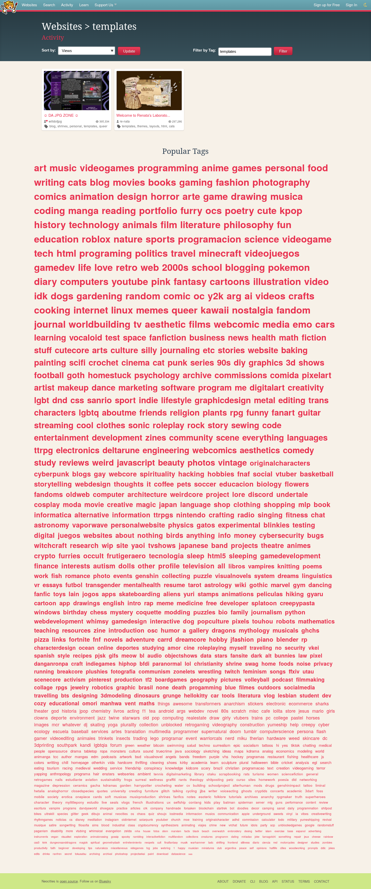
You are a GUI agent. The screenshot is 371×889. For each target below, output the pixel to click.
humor (170, 630)
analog (267, 751)
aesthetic (165, 324)
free (211, 602)
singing (270, 514)
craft (77, 663)
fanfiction (167, 337)
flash (321, 731)
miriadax (247, 836)
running (44, 671)
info (224, 535)
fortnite (79, 639)
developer (234, 602)
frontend (233, 842)
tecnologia (166, 555)
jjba (202, 790)
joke (257, 836)
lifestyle (176, 400)
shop (222, 504)
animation (92, 196)
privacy (323, 663)
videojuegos (272, 253)
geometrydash (111, 842)
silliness (245, 842)
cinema (135, 362)
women (273, 774)
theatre (272, 545)
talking (178, 790)
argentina (230, 848)
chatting (309, 745)
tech (44, 253)
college (281, 717)
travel (183, 253)
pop (156, 717)
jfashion (242, 639)
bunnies (285, 655)
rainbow (328, 836)
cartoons (230, 281)
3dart (309, 790)
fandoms (48, 494)
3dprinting (44, 744)
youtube (130, 281)
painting (50, 362)
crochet (103, 362)
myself (238, 647)
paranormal (167, 663)
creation (282, 768)
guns (279, 802)
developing (78, 848)
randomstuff (325, 825)
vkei (313, 647)
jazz (102, 717)
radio (246, 514)
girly (226, 717)
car (215, 695)
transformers (208, 703)
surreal (140, 779)
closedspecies (82, 790)
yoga (113, 724)
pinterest (100, 679)
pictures (231, 679)
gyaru (315, 593)
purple (214, 756)
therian (257, 738)
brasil (146, 687)
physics (181, 525)
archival (107, 854)
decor (255, 808)
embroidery (234, 831)
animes (299, 545)
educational (64, 703)
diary (45, 281)
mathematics (316, 621)
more (69, 831)
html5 (216, 555)
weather (143, 745)
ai (248, 295)
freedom (199, 756)
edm (94, 756)
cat (159, 362)
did (294, 779)
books (162, 182)
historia (69, 710)
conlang (195, 802)
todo (281, 819)
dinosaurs (147, 695)
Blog (263, 881)
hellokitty (196, 695)
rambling (138, 836)
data (205, 655)
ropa (103, 751)
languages (307, 437)
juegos (69, 535)
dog (188, 621)
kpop (291, 210)
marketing (138, 387)
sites (252, 779)
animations (238, 593)
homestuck (109, 375)
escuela (60, 731)
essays (52, 584)
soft (108, 796)
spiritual (95, 842)
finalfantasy (171, 842)
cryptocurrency (148, 825)
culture (124, 350)
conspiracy (153, 768)
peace (243, 848)
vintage (232, 462)
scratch (238, 710)
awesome (182, 703)
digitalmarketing (178, 774)
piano (265, 639)
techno (204, 745)
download (162, 854)
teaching (46, 630)
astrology (218, 584)
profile (169, 565)
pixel (316, 655)
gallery (199, 630)
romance (77, 575)
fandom (293, 310)
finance (46, 565)
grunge (172, 695)
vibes (304, 813)
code (271, 425)
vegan (54, 836)
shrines (63, 126)
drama (75, 751)
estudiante (74, 779)
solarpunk (146, 819)
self (252, 848)
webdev (196, 710)
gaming (196, 182)
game (215, 196)
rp (304, 639)
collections (192, 836)
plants (215, 412)
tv (138, 324)
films (200, 324)
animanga (42, 756)
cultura (134, 751)
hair (96, 773)
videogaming (303, 768)
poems (312, 566)
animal (107, 813)
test (112, 337)
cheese (316, 836)
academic (294, 790)
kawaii (215, 310)
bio (223, 612)
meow (129, 655)
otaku (211, 774)
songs (278, 671)
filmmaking (310, 679)
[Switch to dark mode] (365, 5)
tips (90, 848)
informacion (194, 813)
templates (90, 126)
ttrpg (43, 450)
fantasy (190, 281)
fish (56, 575)
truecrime (164, 751)
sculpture (228, 762)
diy (240, 362)
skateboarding (139, 593)
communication (228, 813)
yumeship (277, 724)
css (77, 400)
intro (134, 602)
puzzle (202, 575)
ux (169, 802)
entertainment (61, 437)
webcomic (236, 324)
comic (177, 295)
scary (205, 768)
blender (287, 639)
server (260, 802)
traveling (261, 647)
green (129, 745)
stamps (208, 593)
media (276, 324)
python (295, 612)
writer (212, 790)
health (264, 337)
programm (222, 836)
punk (177, 362)
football (49, 375)
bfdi (144, 663)
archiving (94, 854)
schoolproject (219, 785)
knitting (288, 566)
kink (44, 842)
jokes (332, 848)
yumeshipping (310, 819)
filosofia (83, 825)
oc (199, 295)
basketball (317, 473)
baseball (79, 731)
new (223, 825)
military (292, 819)
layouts (154, 126)
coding (49, 210)
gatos (206, 525)
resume (174, 584)
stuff (43, 350)
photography (281, 182)
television (199, 565)
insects (123, 738)
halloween (259, 762)
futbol (74, 584)
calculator (268, 819)
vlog (269, 695)
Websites (29, 4)
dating (234, 836)
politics (151, 253)
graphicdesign (223, 400)
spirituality (157, 473)
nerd (229, 738)
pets (184, 484)
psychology (157, 375)
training (198, 819)
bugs (315, 535)
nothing (150, 535)
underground (262, 813)
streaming (53, 425)
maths (147, 703)
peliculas (270, 593)
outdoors (269, 687)
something (285, 836)
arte (191, 196)
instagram (112, 819)
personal (76, 126)
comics (50, 196)
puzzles (204, 612)
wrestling (210, 671)
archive (197, 375)
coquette (148, 612)
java (178, 751)
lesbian (287, 695)
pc (268, 717)
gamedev (54, 267)
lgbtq (89, 412)
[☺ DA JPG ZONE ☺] (76, 90)
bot (232, 808)
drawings (86, 602)
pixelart (316, 375)
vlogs (125, 802)
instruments (41, 836)
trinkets (105, 738)
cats (172, 126)
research (84, 545)
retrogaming (197, 724)
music (63, 167)
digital (44, 535)
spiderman (245, 802)
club (219, 848)
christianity (208, 663)
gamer (40, 738)
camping (268, 808)
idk (41, 295)
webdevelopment (58, 621)
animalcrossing (99, 836)
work (41, 575)
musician (193, 848)
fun (284, 224)
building (199, 785)
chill (65, 762)
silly (149, 350)
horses (313, 717)
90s (224, 362)
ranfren (57, 854)
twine (114, 717)
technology (94, 224)
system (264, 575)
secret (68, 854)
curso (240, 779)
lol (188, 663)
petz (230, 779)
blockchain (206, 808)
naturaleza (101, 848)
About (223, 881)
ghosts (246, 790)
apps (109, 593)
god (55, 710)
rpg (236, 412)
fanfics (178, 796)
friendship (133, 768)
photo (101, 575)
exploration (80, 836)
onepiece (82, 796)
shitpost (326, 808)
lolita (277, 710)
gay (100, 473)
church (175, 819)
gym (299, 584)
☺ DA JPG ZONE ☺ (61, 115)
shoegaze (107, 808)
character (41, 802)
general (312, 774)
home (268, 663)
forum (116, 744)
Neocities (48, 881)
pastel (297, 717)
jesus (304, 710)
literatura (249, 695)
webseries (126, 773)
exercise (279, 831)
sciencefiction (292, 774)
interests (75, 565)
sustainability (111, 779)
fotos (156, 831)
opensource (57, 751)
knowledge (174, 768)
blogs (81, 473)
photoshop (121, 854)
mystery (121, 612)
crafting (221, 514)
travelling (46, 695)
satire (53, 825)
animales (86, 738)
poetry (239, 210)
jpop (84, 710)
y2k (216, 295)
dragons (224, 630)
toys (59, 593)
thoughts (129, 484)
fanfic (42, 593)
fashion (232, 182)
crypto (45, 555)
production (128, 679)
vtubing (81, 831)
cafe (265, 710)
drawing (249, 196)
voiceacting (229, 790)
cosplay (47, 504)
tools (228, 695)
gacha (95, 785)
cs (70, 819)
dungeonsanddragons (63, 842)
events (122, 575)
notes (191, 796)
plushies (97, 671)
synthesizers (169, 825)
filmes (247, 687)
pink (161, 281)
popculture (213, 621)
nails (59, 779)
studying (153, 647)
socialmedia (299, 687)
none (162, 687)
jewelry (79, 687)
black (196, 831)
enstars (108, 773)
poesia (283, 779)
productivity (40, 848)
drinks (46, 854)
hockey (237, 756)
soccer (205, 484)
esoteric (205, 796)
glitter (74, 813)
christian (232, 768)
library (199, 774)
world (319, 751)
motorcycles (287, 842)
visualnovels (233, 575)
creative (120, 504)
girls (331, 710)
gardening (99, 295)
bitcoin (158, 745)
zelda (128, 831)
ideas (226, 751)
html (164, 126)
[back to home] (9, 7)
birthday (75, 612)
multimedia (160, 731)
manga (83, 210)
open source (69, 881)
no (278, 647)
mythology (254, 630)
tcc (55, 756)
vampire (54, 808)
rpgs (61, 687)
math (289, 337)
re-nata (125, 121)
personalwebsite (138, 525)
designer (303, 842)
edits (37, 854)
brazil (218, 768)
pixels (240, 621)
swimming (175, 745)
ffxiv (294, 671)
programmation (307, 808)
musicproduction (143, 796)
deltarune (121, 450)
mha (137, 831)
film (169, 224)
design (132, 196)
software (178, 387)
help (294, 724)
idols (254, 825)
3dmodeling (116, 695)
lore (238, 494)
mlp (304, 504)
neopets (149, 842)
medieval (82, 768)
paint (151, 854)
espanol (300, 831)
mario (318, 710)
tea (152, 710)
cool (84, 425)
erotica (67, 796)
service (116, 768)
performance (294, 802)
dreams (288, 575)
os (132, 813)
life (84, 267)
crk (145, 808)
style (64, 655)
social (263, 473)
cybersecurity (281, 535)
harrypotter (143, 785)
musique (40, 825)
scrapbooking (230, 774)
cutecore (72, 350)
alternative (91, 514)
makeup (73, 387)
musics (210, 813)
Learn (84, 4)
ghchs (310, 630)
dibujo (95, 813)
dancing (320, 584)
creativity (306, 387)
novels (113, 639)
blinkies (276, 525)
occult (93, 555)
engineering (166, 450)
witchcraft (50, 545)
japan (168, 504)
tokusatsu (80, 854)
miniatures (208, 848)
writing (49, 182)
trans (318, 400)
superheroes (315, 796)
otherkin (98, 762)
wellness (156, 779)
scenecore (47, 679)
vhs (225, 756)
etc (209, 350)
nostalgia (252, 310)
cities (283, 848)
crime (213, 825)
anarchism (234, 703)
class (131, 825)
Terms (304, 881)
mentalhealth (142, 584)
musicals (285, 630)
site (122, 545)
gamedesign (129, 621)
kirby (184, 762)
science (261, 239)
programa (82, 773)
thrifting (141, 762)
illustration (277, 281)
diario (256, 842)
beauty (171, 462)
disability (57, 831)
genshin (147, 575)
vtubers (241, 717)
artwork (126, 756)
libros (236, 566)
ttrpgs (163, 514)
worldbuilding (99, 324)
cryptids (261, 790)
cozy (40, 703)
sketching (211, 751)
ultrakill (49, 813)
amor (174, 647)
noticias (61, 819)
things (164, 703)
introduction (126, 630)
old (146, 717)
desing (248, 831)
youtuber (162, 819)
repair (297, 836)
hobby (218, 639)
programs (69, 808)
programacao (253, 768)
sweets (278, 813)
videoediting (62, 738)
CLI (252, 881)
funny (257, 412)
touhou (262, 621)
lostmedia (176, 813)
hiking (295, 593)
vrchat (233, 825)
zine (99, 630)
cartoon (45, 602)
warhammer (198, 842)
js (322, 756)
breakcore (70, 671)
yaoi (138, 545)
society (53, 796)
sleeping (243, 555)
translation (135, 731)
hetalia (39, 790)
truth (298, 796)
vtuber (286, 473)
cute (267, 210)
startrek (222, 808)
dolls (126, 565)
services (99, 731)
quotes (102, 790)
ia (297, 813)
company (156, 808)
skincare (311, 738)
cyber (323, 724)
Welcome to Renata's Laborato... (143, 115)
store (290, 710)
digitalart (267, 387)
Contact (321, 881)
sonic (139, 425)
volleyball (257, 679)
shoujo (162, 813)
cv (188, 785)
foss (319, 790)
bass (290, 831)
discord (260, 494)
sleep (195, 555)
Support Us (104, 4)
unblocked (171, 724)
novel (212, 710)
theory (57, 802)
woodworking (297, 848)
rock (196, 425)
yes (285, 745)
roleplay (168, 425)
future (244, 825)
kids (207, 802)
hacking (191, 473)
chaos (141, 813)
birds (174, 535)
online (105, 647)
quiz (151, 813)
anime (215, 167)
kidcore (192, 768)
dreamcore (190, 639)
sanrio (99, 400)
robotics (102, 687)
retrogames (43, 779)
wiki (240, 584)
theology (196, 779)
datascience (178, 854)
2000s (175, 267)
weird (103, 462)
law (302, 655)
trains (257, 717)
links (59, 639)
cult (159, 842)
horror (165, 196)
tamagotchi (269, 836)
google (309, 825)
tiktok (295, 745)
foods (286, 663)
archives (251, 796)
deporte (59, 717)
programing (105, 253)
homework (267, 779)
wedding (100, 768)
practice (122, 808)
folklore (220, 796)
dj (85, 724)
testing (304, 525)
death (179, 687)
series (202, 362)
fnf (97, 639)
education (56, 239)
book (322, 504)
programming (168, 167)
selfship (180, 802)
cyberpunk (51, 473)
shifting (220, 842)
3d (291, 362)
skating (97, 724)
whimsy (97, 621)
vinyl (289, 813)
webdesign (93, 484)
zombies (327, 842)
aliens (171, 593)
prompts (313, 848)
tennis (158, 774)
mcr (55, 724)
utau (308, 671)
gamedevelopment (290, 555)
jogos (90, 593)
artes (116, 731)
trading (140, 738)
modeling (304, 751)
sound (148, 751)
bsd (138, 756)
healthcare (309, 756)
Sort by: (49, 50)
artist (44, 387)
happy (181, 848)
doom (235, 731)
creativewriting (321, 813)
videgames (136, 848)
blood (105, 825)
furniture (151, 790)
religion (185, 412)
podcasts (109, 756)
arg (234, 295)
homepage (80, 762)
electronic (276, 703)
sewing (245, 425)
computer (108, 494)
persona (305, 731)
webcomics (214, 450)
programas (255, 756)
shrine (234, 663)
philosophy (249, 224)
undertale (292, 494)
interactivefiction (155, 836)
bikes (37, 813)
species (62, 813)
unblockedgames (290, 825)
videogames (107, 167)
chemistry (101, 710)
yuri (189, 593)
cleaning (157, 762)
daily (291, 808)
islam (269, 831)
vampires (261, 566)
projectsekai (138, 854)
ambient (144, 773)
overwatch (218, 831)
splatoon (264, 602)
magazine (41, 785)
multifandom (175, 836)
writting (53, 762)
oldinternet (129, 819)
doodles (242, 808)
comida (284, 375)
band (219, 545)
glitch (165, 790)
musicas (120, 796)
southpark (67, 744)
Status (288, 881)
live (104, 802)
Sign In (351, 4)
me (241, 387)
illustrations (155, 802)
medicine (190, 602)
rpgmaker (284, 796)
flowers (297, 484)
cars (325, 324)
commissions (241, 375)
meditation (95, 819)
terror (320, 768)
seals (114, 802)
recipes (82, 655)
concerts (277, 790)
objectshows (181, 655)
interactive (165, 621)
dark (256, 655)
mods (258, 785)
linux (122, 310)
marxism (176, 831)
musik (184, 842)
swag (251, 663)
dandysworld (88, 808)
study (45, 462)
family (239, 612)
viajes (202, 825)
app (64, 602)
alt (268, 655)
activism (75, 679)
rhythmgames (43, 819)
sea (190, 854)
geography (204, 679)
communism (154, 671)
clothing (247, 504)
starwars (131, 717)
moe (186, 819)
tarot (194, 584)
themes (142, 126)
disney (80, 819)
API (275, 881)
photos (201, 462)
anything (200, 535)
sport (125, 400)
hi (277, 745)
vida (111, 762)
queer (103, 126)
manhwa (111, 703)
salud (191, 745)
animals (139, 224)
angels (171, 756)
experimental (239, 525)
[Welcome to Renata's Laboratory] (149, 90)
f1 (144, 710)
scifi (77, 362)
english (113, 602)
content (311, 802)
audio (154, 655)
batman (229, 802)
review (323, 802)
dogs (62, 295)
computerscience (277, 731)
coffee (164, 484)
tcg (148, 848)
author (66, 756)
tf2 (148, 679)
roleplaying (212, 647)
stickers (255, 703)
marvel (280, 584)
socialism (251, 745)
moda (72, 504)
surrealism (221, 745)
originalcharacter (217, 819)
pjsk (100, 655)
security (295, 647)
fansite (239, 655)
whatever (71, 724)
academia (199, 762)
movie (94, 504)
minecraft (220, 253)
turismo (258, 774)
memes (152, 310)
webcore (123, 473)
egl (314, 762)
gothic (258, 584)
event (191, 738)
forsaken (190, 808)
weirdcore (186, 494)
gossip (115, 836)
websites (97, 535)
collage (43, 687)
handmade (173, 808)
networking (308, 779)
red (275, 842)
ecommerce (300, 703)
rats (247, 774)
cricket (287, 762)
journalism (266, 612)
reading (119, 210)
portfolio (158, 210)
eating (39, 768)
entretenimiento (132, 842)
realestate (196, 717)
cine (189, 647)
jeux (306, 836)
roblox (96, 239)
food (318, 167)
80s (224, 710)
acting (133, 710)
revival (327, 819)
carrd (164, 639)
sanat (281, 808)
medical (325, 745)
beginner (64, 848)
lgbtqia (100, 744)
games (247, 167)
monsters (118, 751)
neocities (121, 813)
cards (97, 796)
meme (165, 602)
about (124, 535)
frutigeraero (126, 555)
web (150, 267)
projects (244, 545)
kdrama (253, 751)
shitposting (215, 779)
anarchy (267, 796)
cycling (191, 790)
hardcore (125, 762)
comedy (298, 450)
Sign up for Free (327, 4)
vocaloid (85, 337)
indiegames (101, 663)
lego (154, 738)
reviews (74, 462)
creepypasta (297, 602)
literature (200, 224)
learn (214, 762)
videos (270, 295)
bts (65, 695)
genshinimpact (288, 785)
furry (191, 210)
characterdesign (55, 647)
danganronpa (51, 663)
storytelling (53, 484)
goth (76, 375)
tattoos (267, 745)
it (149, 484)
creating (135, 790)
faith (53, 848)
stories (231, 350)
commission (250, 819)
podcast (282, 679)
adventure (140, 639)
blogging (245, 267)
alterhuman (242, 785)
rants (183, 779)
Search (49, 4)
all (221, 565)
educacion (236, 484)
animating (188, 825)
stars (221, 655)
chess (98, 612)
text (270, 768)
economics (285, 751)
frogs (128, 779)
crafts (301, 295)
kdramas (110, 785)
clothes (110, 425)
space (134, 337)
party (263, 825)
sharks (322, 703)
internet (90, 310)
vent (130, 703)
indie (148, 400)
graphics (266, 362)
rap (148, 602)
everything (263, 437)
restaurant (276, 756)
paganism (41, 831)
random (142, 295)
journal (50, 324)
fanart (283, 412)
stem (165, 831)
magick (83, 842)
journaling (180, 350)
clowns (41, 717)
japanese (193, 545)
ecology (42, 731)
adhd (235, 819)
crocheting (163, 785)
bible (274, 762)
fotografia (123, 671)
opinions (262, 848)
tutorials (235, 796)
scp (272, 825)
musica (286, 196)
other (146, 565)
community (191, 437)
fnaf (243, 473)
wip (107, 545)
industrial (118, 825)
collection (148, 724)
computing (173, 717)
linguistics (317, 575)
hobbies (220, 473)
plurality (128, 724)
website (263, 350)
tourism (53, 768)
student (309, 695)
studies (315, 842)
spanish (44, 655)
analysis (302, 762)
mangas (81, 756)
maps (239, 751)
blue (230, 687)
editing (291, 400)
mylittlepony (74, 802)
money (245, 535)
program (215, 387)
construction (252, 724)
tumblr (250, 731)
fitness (297, 514)
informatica (52, 514)
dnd (59, 400)
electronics (77, 450)
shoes (172, 762)
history (50, 224)
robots (285, 621)
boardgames (171, 679)
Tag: (204, 50)
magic (146, 504)
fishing (292, 756)
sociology (192, 751)
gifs (113, 655)
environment (82, 717)
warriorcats (211, 738)
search (325, 762)
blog (52, 126)
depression (61, 785)
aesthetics (260, 450)
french (138, 802)
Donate (239, 881)
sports (160, 239)
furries (69, 555)
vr (37, 584)
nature (128, 239)
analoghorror (58, 790)
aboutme (119, 412)
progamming (205, 687)
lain (74, 593)
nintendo (191, 514)
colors (39, 762)
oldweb (78, 494)
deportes (127, 647)
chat (318, 514)
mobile (39, 796)
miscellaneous (119, 848)
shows (311, 362)
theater (41, 710)
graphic (126, 687)
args (181, 710)
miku (242, 738)
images (41, 724)
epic (236, 745)
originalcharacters (280, 463)
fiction (314, 337)
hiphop (128, 663)
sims (95, 825)
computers (84, 281)
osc (152, 630)
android (166, 710)
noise (304, 663)
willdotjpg (55, 121)
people (39, 751)
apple (246, 813)
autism (104, 565)
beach (205, 831)
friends (153, 412)
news (238, 337)
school (207, 267)
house (146, 831)
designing (85, 695)
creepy (308, 724)
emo (302, 324)
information (131, 514)
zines (155, 437)
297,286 (177, 121)
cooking (52, 310)
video (316, 281)
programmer (186, 731)
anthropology (60, 773)
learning (50, 337)
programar (172, 738)
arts (100, 350)
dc (325, 738)
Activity (67, 4)
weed (294, 738)
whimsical (96, 831)
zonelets (184, 671)
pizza (41, 639)
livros (119, 710)
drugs (269, 785)
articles (135, 808)
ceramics (80, 785)
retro (127, 267)
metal (264, 400)
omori (89, 703)
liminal (320, 785)
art (40, 167)
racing (67, 768)
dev (326, 695)
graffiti (171, 779)
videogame (307, 239)
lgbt (41, 400)
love (103, 267)
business (207, 337)
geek (85, 813)
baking (294, 350)
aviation (91, 779)
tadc (210, 842)
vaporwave (90, 525)
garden (125, 785)
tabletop (90, 751)
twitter (258, 831)
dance (103, 387)
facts (187, 831)
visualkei (66, 836)
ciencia (266, 842)
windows (47, 612)
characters (55, 412)
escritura (40, 808)
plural (244, 762)
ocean (86, 647)
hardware (276, 738)
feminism (255, 671)
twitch (232, 671)
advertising (314, 831)
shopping (279, 504)
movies (129, 182)
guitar (309, 412)
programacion (209, 239)
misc (253, 710)
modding (177, 612)
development (117, 437)
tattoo (307, 785)
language (195, 504)
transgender (103, 584)
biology (269, 484)
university (118, 790)
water (179, 785)
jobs (155, 848)
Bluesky (105, 881)
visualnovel (153, 756)
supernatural (214, 731)
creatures (207, 836)
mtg (270, 802)
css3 (36, 842)
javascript (136, 462)
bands (184, 756)
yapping (40, 773)
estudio (93, 802)
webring (165, 848)
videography (224, 724)
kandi (85, 744)
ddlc (323, 848)
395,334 (104, 121)
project (217, 494)
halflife (273, 848)
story (218, 425)
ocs (213, 210)
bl (142, 655)
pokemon (289, 267)
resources (76, 630)
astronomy (51, 525)
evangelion (113, 831)
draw (214, 717)
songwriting (67, 825)
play (217, 802)
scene (227, 437)
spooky (126, 836)
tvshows (162, 545)
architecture (147, 494)
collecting (176, 575)
